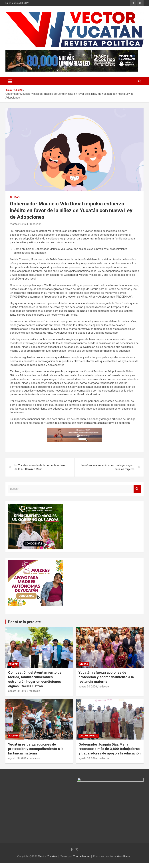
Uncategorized (89, 735)
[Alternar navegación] (10, 81)
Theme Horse (81, 856)
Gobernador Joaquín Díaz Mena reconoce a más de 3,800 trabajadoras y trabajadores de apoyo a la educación (109, 748)
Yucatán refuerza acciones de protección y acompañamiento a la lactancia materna (106, 676)
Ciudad (15, 197)
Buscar (137, 489)
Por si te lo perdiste (24, 622)
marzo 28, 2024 (19, 224)
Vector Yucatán (47, 856)
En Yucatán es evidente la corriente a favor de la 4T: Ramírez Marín (40, 467)
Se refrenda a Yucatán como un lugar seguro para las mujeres (107, 467)
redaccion (35, 224)
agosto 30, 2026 (17, 690)
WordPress (123, 856)
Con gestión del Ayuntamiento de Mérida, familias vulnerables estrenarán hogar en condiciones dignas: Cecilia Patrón (34, 679)
